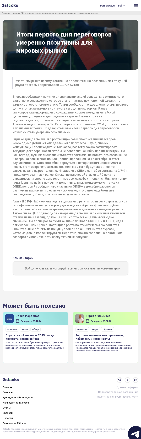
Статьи (7, 407)
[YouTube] (127, 380)
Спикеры (8, 392)
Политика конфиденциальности (117, 396)
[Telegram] (119, 380)
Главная (6, 13)
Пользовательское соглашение (118, 392)
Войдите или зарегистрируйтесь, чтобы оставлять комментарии (72, 268)
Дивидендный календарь (18, 397)
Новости (16, 13)
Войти (121, 5)
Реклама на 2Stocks (14, 423)
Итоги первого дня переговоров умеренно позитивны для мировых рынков (60, 13)
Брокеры (8, 412)
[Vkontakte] (135, 380)
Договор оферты (127, 387)
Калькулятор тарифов (16, 402)
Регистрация (107, 5)
